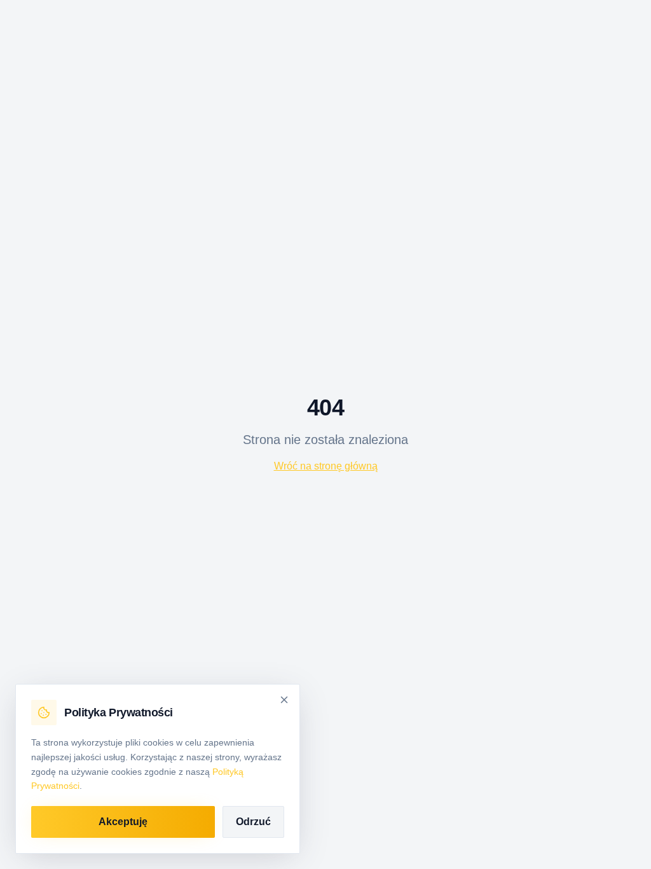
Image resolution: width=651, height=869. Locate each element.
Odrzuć (253, 821)
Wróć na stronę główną (326, 466)
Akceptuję (123, 821)
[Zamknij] (284, 700)
